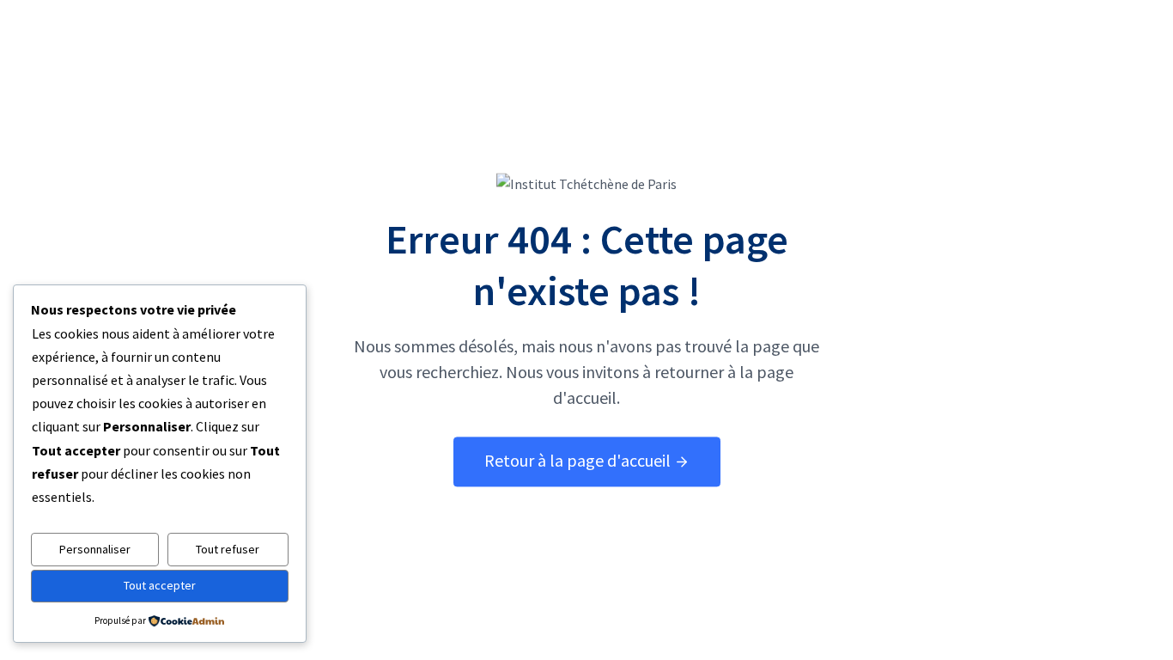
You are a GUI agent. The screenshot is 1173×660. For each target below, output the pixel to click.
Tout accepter (160, 585)
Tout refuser (227, 549)
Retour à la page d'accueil (579, 461)
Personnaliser (95, 549)
